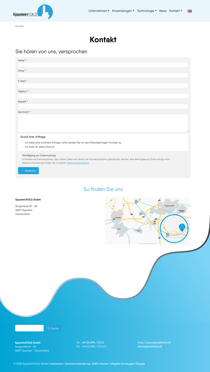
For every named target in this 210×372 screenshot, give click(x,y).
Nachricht (23, 112)
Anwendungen (122, 11)
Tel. (78, 342)
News (163, 11)
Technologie (145, 11)
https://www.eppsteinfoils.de (154, 342)
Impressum (56, 363)
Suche (55, 328)
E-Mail (21, 81)
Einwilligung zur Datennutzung (39, 155)
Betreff (22, 101)
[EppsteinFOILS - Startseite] (33, 10)
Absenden (30, 170)
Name (21, 60)
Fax (78, 346)
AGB (95, 363)
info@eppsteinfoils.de (150, 346)
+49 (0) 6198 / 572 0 (92, 342)
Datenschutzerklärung (78, 162)
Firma (21, 70)
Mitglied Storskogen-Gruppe (128, 363)
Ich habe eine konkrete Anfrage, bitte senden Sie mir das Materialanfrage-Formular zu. (73, 142)
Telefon (22, 91)
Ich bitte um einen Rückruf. (40, 146)
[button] (148, 220)
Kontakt (174, 11)
